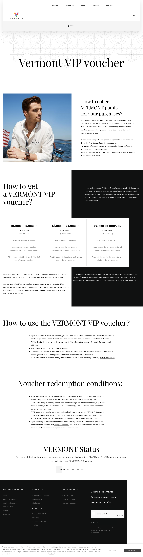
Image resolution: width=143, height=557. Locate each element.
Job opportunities (39, 521)
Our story (35, 517)
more (51, 553)
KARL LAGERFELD (10, 499)
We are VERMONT (39, 514)
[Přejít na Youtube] (73, 511)
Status (68, 499)
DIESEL (6, 510)
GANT (59, 284)
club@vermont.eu (107, 358)
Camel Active (8, 507)
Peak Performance (10, 503)
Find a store (36, 503)
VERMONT (7, 287)
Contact (35, 525)
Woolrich (6, 514)
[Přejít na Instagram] (68, 511)
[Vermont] (16, 15)
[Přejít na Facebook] (63, 511)
